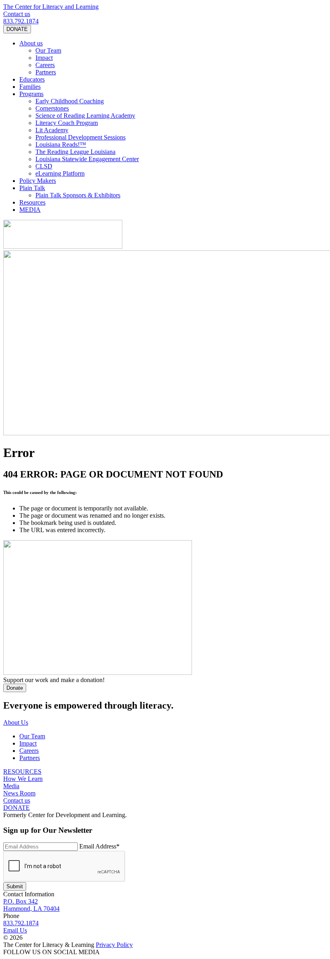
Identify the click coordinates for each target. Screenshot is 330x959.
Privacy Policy (114, 944)
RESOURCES (22, 771)
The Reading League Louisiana (75, 151)
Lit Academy (51, 130)
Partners (45, 72)
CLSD (43, 166)
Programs (31, 93)
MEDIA (30, 209)
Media (11, 786)
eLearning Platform (60, 173)
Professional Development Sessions (80, 137)
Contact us (16, 13)
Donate (14, 688)
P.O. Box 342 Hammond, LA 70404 (31, 905)
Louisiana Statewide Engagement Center (87, 159)
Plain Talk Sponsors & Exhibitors (77, 195)
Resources (32, 202)
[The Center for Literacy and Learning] (62, 246)
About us (31, 43)
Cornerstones (52, 108)
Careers (45, 64)
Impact (44, 57)
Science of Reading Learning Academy (85, 115)
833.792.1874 (21, 21)
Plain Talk (32, 187)
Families (30, 86)
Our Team (48, 50)
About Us (15, 722)
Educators (32, 79)
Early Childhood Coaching (69, 101)
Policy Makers (37, 180)
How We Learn (23, 778)
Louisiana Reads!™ (60, 144)
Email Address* (99, 846)
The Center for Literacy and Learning (51, 6)
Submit (14, 886)
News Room (19, 793)
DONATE (17, 29)
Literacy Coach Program (66, 122)
